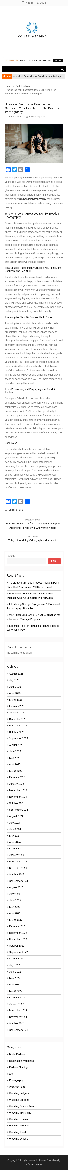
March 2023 (15, 919)
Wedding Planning (19, 1119)
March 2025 (15, 770)
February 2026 (17, 706)
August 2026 (16, 673)
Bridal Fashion (16, 510)
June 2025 (15, 751)
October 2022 (16, 945)
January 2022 (16, 1004)
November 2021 (18, 1016)
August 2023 (16, 887)
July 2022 (14, 965)
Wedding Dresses (19, 1099)
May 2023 (14, 906)
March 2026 (15, 699)
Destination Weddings (21, 1060)
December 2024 (18, 790)
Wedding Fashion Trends (23, 1106)
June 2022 (15, 971)
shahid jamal (38, 116)
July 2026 (14, 680)
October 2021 (16, 1023)
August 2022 (16, 958)
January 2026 (16, 712)
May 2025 (14, 758)
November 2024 (18, 796)
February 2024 (17, 848)
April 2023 (15, 913)
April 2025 (15, 764)
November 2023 (18, 868)
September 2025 (18, 738)
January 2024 (16, 855)
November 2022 (18, 939)
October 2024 (16, 803)
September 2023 (18, 880)
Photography (16, 1080)
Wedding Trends (18, 1132)
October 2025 (16, 732)
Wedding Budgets (19, 1093)
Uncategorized (17, 1086)
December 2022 (18, 932)
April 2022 (15, 984)
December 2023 (18, 861)
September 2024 (18, 809)
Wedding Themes (19, 1125)
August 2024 (16, 816)
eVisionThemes (34, 1164)
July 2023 (14, 894)
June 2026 (15, 686)
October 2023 (16, 874)
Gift (11, 1073)
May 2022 (14, 978)
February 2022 (17, 997)
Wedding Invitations (20, 1112)
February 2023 (17, 926)
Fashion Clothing (18, 1067)
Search (11, 556)
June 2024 (15, 829)
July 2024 (14, 822)
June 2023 (15, 900)
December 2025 (18, 719)
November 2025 (18, 725)
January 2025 (16, 783)
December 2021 (18, 1010)
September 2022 (18, 952)
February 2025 (17, 777)
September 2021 (18, 1030)
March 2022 (15, 991)
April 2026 (15, 693)
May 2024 (14, 835)
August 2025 (16, 744)
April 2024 (15, 842)
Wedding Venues (18, 1138)
